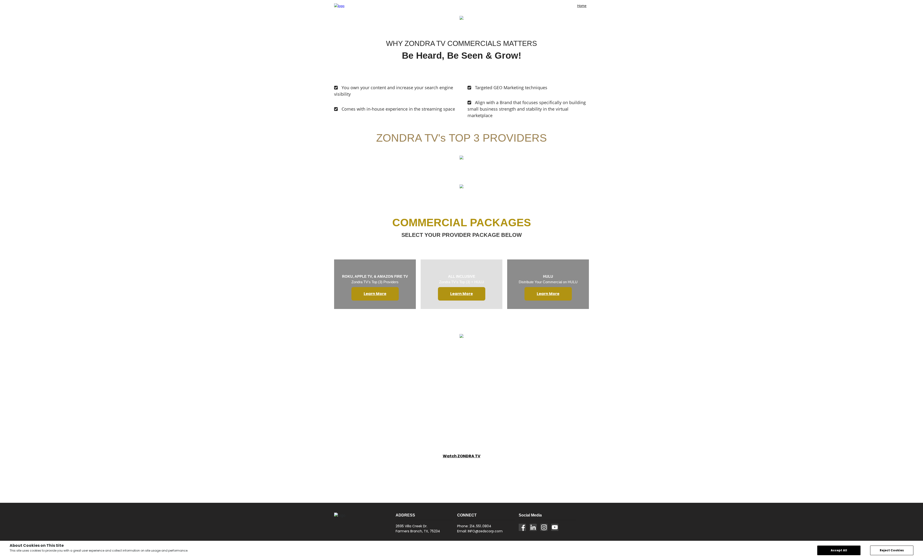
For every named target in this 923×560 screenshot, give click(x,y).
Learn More (375, 293)
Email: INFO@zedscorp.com (480, 531)
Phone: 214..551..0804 (474, 526)
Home (581, 5)
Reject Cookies (892, 550)
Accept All (839, 550)
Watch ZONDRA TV (461, 456)
